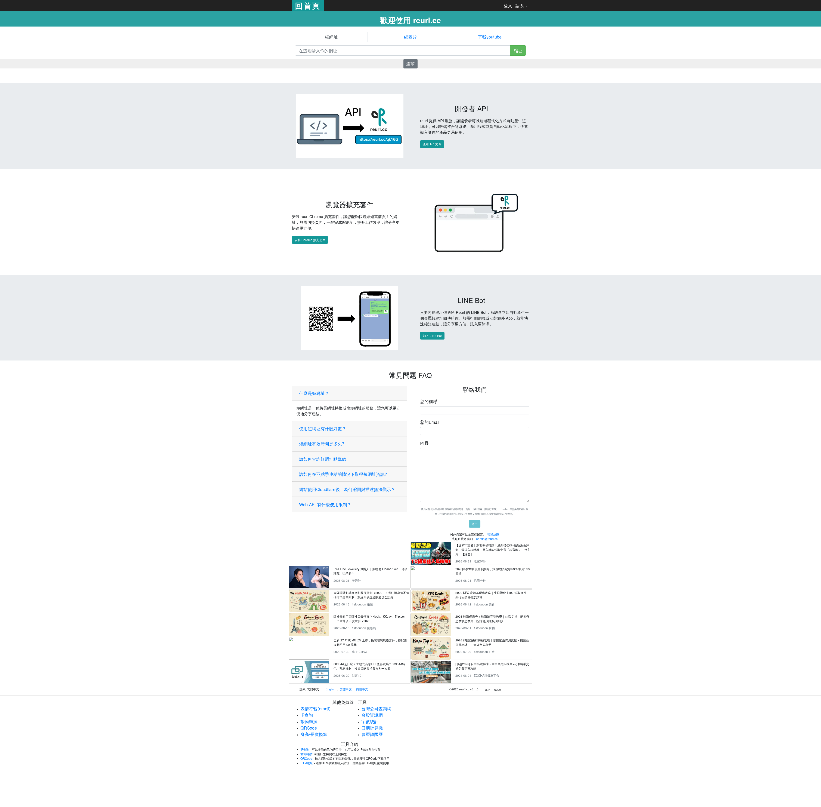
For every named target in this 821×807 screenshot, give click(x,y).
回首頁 (308, 5)
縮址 (518, 50)
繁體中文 (346, 689)
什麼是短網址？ (314, 393)
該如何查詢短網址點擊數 (322, 459)
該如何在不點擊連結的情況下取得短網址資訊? (343, 474)
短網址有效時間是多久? (321, 444)
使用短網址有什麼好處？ (322, 428)
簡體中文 (362, 689)
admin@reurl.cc (487, 539)
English (330, 689)
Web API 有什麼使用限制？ (325, 504)
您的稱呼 (428, 401)
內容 (424, 443)
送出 (475, 524)
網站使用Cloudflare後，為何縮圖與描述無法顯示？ (347, 489)
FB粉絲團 (492, 534)
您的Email (429, 422)
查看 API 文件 (432, 144)
